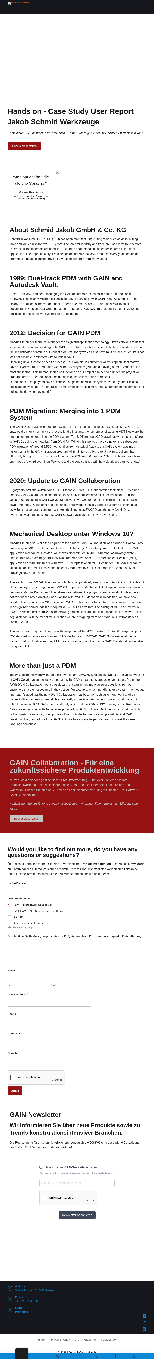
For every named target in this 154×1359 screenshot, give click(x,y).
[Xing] (144, 1329)
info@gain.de (22, 1311)
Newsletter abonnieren (77, 1215)
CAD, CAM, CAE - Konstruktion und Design (38, 910)
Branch (12, 1053)
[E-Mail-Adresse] (96, 1356)
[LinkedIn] (144, 1322)
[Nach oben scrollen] (135, 1356)
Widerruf (90, 1340)
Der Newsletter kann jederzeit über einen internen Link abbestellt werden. (77, 1173)
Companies (16, 1033)
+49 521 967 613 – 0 (26, 1301)
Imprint (42, 1340)
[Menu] (144, 7)
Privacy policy (60, 1340)
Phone (12, 1013)
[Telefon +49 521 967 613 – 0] (10, 1299)
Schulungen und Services (28, 923)
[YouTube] (144, 1316)
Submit (15, 1090)
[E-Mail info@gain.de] (10, 1310)
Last (53, 985)
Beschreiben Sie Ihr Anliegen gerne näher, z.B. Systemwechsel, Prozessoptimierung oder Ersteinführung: (75, 936)
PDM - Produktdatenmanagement (33, 904)
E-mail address (18, 994)
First (10, 985)
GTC (77, 1340)
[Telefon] (57, 1356)
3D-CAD (18, 917)
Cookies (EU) (109, 1340)
